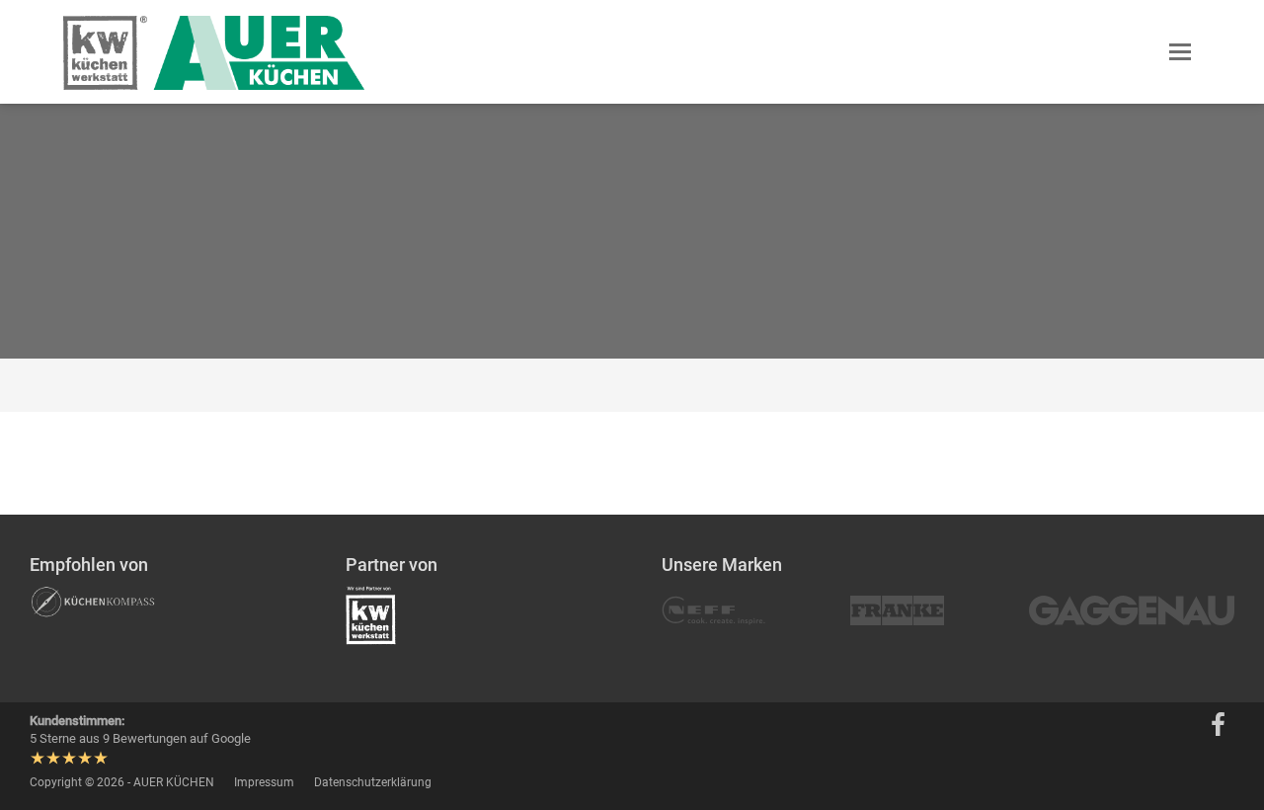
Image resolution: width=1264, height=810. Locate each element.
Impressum (264, 782)
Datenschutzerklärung (373, 782)
